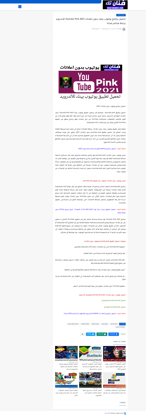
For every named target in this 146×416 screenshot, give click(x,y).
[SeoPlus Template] (125, 413)
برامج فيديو (105, 324)
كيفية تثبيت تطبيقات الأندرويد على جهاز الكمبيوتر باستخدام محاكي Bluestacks (92, 366)
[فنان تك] (115, 4)
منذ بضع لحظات (120, 362)
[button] (113, 334)
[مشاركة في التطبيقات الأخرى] (82, 334)
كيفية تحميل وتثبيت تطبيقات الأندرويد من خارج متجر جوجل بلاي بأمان (67, 393)
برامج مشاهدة (85, 324)
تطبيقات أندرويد (120, 327)
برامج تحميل (121, 15)
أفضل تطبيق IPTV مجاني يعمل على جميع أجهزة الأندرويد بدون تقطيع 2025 (115, 366)
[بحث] (19, 6)
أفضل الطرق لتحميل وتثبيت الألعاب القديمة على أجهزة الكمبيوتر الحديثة (68, 366)
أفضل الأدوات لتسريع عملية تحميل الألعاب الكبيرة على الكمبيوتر (92, 393)
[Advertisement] (90, 50)
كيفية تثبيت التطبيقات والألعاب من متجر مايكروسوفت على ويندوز (114, 392)
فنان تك (107, 413)
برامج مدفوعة (95, 324)
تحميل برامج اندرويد (73, 324)
